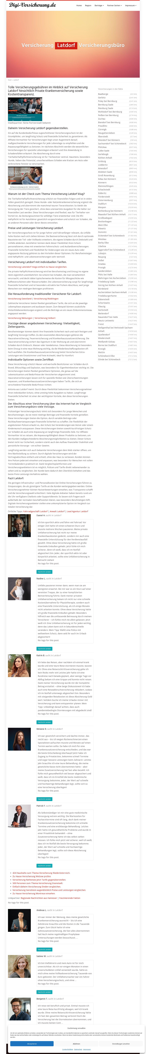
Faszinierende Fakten (69, 898)
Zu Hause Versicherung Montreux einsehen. (34, 893)
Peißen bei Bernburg (117, 115)
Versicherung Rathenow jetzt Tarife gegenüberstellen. (39, 879)
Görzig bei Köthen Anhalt (117, 285)
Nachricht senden (44, 572)
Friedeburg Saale (117, 281)
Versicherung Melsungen (20, 318)
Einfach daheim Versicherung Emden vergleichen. (37, 886)
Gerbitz (117, 97)
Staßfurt (117, 203)
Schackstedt (117, 189)
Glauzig (117, 306)
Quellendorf (117, 334)
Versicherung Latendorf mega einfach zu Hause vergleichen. (37, 266)
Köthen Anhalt (117, 157)
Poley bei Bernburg (117, 101)
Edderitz (117, 193)
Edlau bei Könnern (117, 179)
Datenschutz (78, 1049)
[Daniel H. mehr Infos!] (19, 525)
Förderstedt (117, 196)
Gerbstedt (117, 310)
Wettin (117, 352)
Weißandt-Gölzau (117, 341)
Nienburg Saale (117, 108)
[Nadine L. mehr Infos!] (19, 588)
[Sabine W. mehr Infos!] (19, 966)
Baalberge (117, 94)
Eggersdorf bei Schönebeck (117, 249)
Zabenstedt (117, 299)
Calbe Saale (117, 150)
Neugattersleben (117, 133)
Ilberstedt (117, 136)
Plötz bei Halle (117, 274)
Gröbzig (117, 161)
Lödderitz (117, 164)
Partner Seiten (114, 5)
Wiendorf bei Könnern (117, 140)
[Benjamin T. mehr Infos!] (19, 1009)
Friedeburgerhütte (117, 295)
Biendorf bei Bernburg (117, 122)
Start (10, 80)
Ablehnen (76, 1044)
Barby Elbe (117, 242)
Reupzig (117, 256)
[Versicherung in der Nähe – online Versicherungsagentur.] (33, 5)
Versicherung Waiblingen (46, 298)
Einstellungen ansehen (121, 1044)
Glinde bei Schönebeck (117, 359)
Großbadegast (117, 218)
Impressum (87, 1049)
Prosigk (117, 267)
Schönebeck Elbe (117, 355)
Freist (117, 324)
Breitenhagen (117, 221)
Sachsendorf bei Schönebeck (117, 143)
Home (79, 5)
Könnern (117, 182)
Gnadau (117, 264)
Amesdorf (117, 168)
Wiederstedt (117, 338)
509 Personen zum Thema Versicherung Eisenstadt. (38, 883)
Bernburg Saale (117, 104)
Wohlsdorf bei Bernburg (117, 111)
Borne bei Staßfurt (117, 345)
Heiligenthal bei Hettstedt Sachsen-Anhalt (117, 329)
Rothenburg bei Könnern (117, 210)
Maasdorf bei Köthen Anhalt (117, 214)
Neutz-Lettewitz (117, 320)
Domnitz (117, 232)
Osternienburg (117, 200)
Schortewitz (117, 302)
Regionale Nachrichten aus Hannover (39, 898)
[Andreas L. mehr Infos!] (19, 920)
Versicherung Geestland (19, 298)
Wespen (117, 207)
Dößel (117, 260)
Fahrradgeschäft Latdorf (35, 511)
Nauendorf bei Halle (117, 317)
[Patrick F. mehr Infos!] (19, 816)
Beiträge (99, 5)
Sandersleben (117, 271)
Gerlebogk (117, 154)
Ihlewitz (117, 228)
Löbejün (117, 253)
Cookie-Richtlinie (67, 1049)
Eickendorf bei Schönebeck (117, 235)
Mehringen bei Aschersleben (117, 278)
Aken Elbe (117, 225)
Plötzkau (117, 147)
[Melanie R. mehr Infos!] (19, 739)
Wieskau (117, 239)
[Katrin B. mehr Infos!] (19, 665)
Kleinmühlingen (117, 186)
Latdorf (57, 515)
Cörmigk (117, 129)
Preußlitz (117, 125)
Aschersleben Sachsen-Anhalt (117, 292)
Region (88, 5)
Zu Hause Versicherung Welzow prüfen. (32, 876)
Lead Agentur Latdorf (77, 511)
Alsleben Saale (117, 171)
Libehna (117, 246)
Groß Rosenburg (117, 175)
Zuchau (117, 118)
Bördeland (117, 288)
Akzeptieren (32, 1044)
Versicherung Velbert (45, 318)
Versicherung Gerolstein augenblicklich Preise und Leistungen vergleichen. (49, 890)
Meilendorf (117, 313)
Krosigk (117, 348)
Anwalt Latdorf (57, 511)
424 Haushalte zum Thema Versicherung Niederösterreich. (41, 873)
